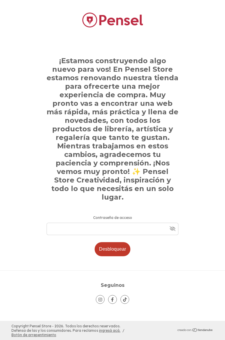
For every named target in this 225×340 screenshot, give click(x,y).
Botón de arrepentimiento (33, 335)
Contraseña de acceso (112, 217)
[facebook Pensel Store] (112, 299)
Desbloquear (112, 249)
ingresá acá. (109, 330)
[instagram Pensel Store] (100, 299)
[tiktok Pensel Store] (124, 299)
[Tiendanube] (195, 331)
